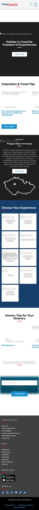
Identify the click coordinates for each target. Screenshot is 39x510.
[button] (30, 4)
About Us (5, 426)
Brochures (5, 459)
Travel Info (5, 457)
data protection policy (19, 404)
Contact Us (5, 438)
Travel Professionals (8, 428)
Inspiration (5, 454)
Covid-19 (5, 464)
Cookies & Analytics (26, 505)
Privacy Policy (10, 505)
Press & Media (6, 431)
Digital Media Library (9, 435)
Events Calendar (7, 462)
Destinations (6, 449)
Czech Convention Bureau (11, 433)
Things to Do (6, 452)
